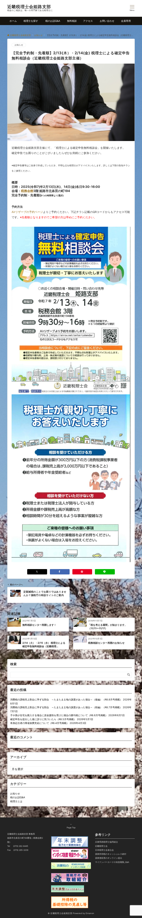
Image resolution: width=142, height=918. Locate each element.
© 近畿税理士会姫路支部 (60, 913)
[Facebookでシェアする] (60, 571)
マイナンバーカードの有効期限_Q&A (112, 862)
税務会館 (27, 191)
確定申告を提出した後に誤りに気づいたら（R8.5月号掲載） (43, 719)
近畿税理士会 (101, 846)
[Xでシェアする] (37, 571)
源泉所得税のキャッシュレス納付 (110, 854)
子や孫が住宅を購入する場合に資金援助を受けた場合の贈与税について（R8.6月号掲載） (59, 715)
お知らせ (19, 45)
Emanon (90, 913)
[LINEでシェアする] (105, 571)
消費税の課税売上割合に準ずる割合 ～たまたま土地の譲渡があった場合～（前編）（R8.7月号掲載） (66, 707)
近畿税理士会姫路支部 (29, 6)
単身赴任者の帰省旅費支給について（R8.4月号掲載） (39, 723)
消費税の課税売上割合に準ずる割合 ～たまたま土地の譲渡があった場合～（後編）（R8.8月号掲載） (66, 699)
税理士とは (16, 801)
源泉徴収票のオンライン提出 (108, 858)
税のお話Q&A (17, 797)
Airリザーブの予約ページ (27, 212)
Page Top (71, 827)
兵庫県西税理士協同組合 (106, 842)
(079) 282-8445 (20, 846)
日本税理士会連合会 (104, 850)
